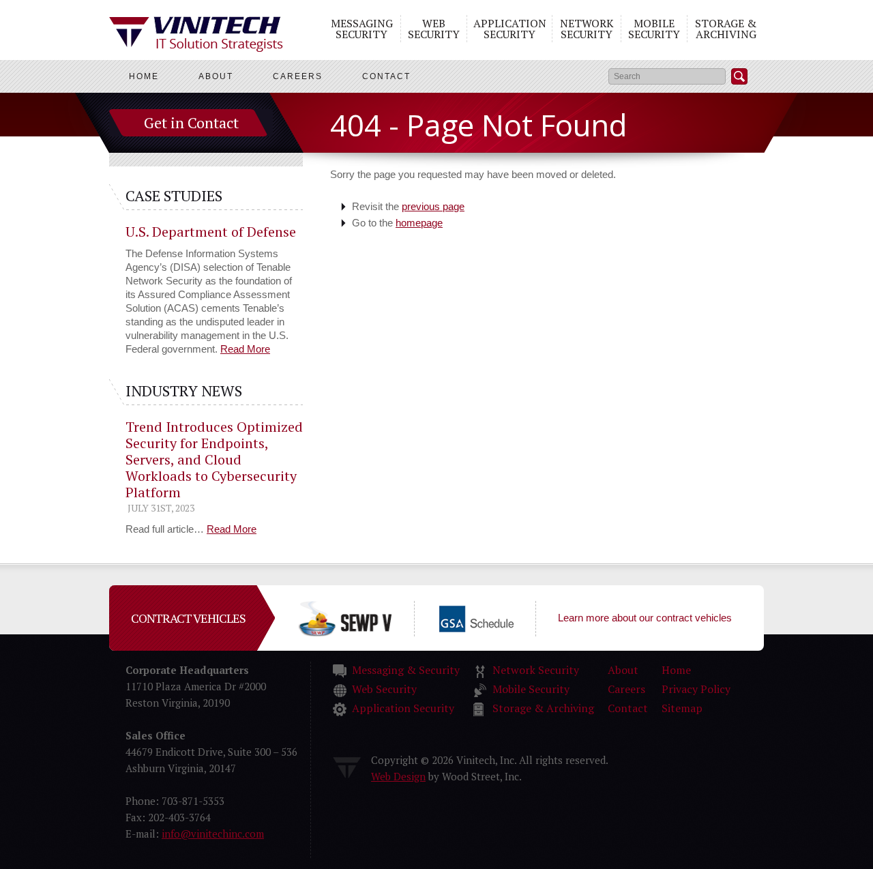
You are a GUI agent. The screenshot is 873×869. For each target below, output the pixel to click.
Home (144, 76)
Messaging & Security (406, 669)
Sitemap (682, 708)
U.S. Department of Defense (210, 231)
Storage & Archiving (725, 29)
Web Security (434, 29)
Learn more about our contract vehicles (645, 617)
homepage (419, 223)
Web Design (398, 776)
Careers (298, 76)
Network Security (587, 29)
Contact (386, 76)
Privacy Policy (696, 688)
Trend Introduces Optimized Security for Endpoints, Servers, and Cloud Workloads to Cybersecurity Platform (214, 459)
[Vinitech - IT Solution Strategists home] (196, 34)
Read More (245, 349)
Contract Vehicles (188, 618)
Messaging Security (362, 29)
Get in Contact (191, 122)
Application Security (509, 29)
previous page (433, 206)
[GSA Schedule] (498, 617)
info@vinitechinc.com (213, 833)
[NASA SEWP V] (366, 617)
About (215, 76)
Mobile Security (654, 29)
